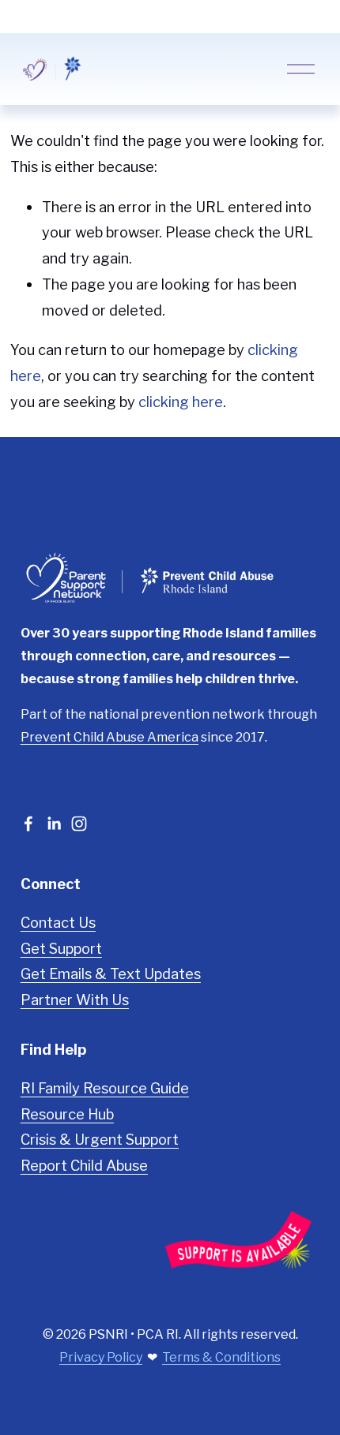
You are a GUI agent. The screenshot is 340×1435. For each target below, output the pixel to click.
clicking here (180, 401)
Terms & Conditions (221, 1357)
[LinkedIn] (54, 823)
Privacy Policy (100, 1357)
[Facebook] (28, 823)
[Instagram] (79, 823)
